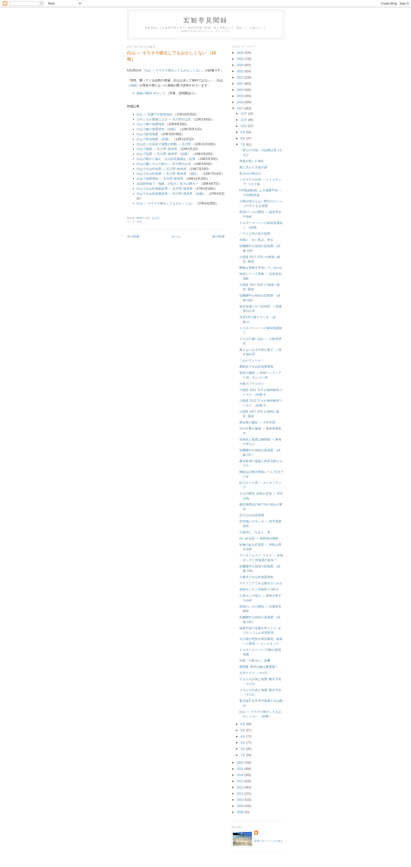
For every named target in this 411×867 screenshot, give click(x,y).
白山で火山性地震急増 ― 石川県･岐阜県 (165, 188)
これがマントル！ (251, 360)
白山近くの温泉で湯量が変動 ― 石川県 (164, 144)
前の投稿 (218, 236)
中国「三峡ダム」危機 (254, 660)
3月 (243, 742)
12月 (244, 113)
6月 (243, 724)
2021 (240, 83)
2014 (240, 775)
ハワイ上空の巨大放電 (254, 233)
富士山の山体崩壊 (251, 515)
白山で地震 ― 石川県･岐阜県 (157, 149)
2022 (240, 77)
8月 (243, 138)
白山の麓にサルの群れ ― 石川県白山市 (164, 164)
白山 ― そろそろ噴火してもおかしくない (173, 70)
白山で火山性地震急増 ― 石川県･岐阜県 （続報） (171, 193)
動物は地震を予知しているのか (261, 267)
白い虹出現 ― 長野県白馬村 (258, 538)
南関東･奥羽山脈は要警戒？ (258, 667)
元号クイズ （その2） (254, 673)
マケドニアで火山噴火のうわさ (261, 583)
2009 (240, 806)
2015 (240, 769)
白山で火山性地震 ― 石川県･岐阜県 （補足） (168, 173)
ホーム (176, 236)
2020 (240, 90)
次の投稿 (133, 236)
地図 (133, 85)
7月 (243, 144)
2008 (240, 812)
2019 (240, 96)
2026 (240, 52)
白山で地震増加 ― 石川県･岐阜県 (160, 178)
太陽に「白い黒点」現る (256, 240)
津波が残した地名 (251, 161)
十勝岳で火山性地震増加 (256, 577)
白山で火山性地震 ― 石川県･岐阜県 (161, 169)
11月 (244, 120)
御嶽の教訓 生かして (151, 93)
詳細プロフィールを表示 (268, 841)
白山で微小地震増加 (150, 124)
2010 (240, 800)
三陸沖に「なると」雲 (254, 532)
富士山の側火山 (250, 173)
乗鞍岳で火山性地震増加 (256, 366)
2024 (240, 65)
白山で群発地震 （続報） (154, 139)
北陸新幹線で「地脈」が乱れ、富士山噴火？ (167, 183)
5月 (243, 730)
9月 (243, 132)
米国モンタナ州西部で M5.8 (258, 589)
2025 (240, 59)
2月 (243, 749)
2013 (240, 781)
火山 (139, 221)
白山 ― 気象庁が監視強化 (154, 114)
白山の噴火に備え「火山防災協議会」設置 (166, 159)
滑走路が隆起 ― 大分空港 (257, 422)
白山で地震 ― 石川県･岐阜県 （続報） (164, 154)
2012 (240, 787)
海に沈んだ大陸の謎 (253, 167)
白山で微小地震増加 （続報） (157, 129)
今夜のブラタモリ (251, 384)
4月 (243, 736)
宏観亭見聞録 (205, 20)
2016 (240, 762)
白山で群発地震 (147, 134)
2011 (240, 793)
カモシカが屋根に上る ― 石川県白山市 (164, 119)
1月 (243, 755)
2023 (240, 71)
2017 (240, 108)
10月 (244, 126)
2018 (240, 102)
